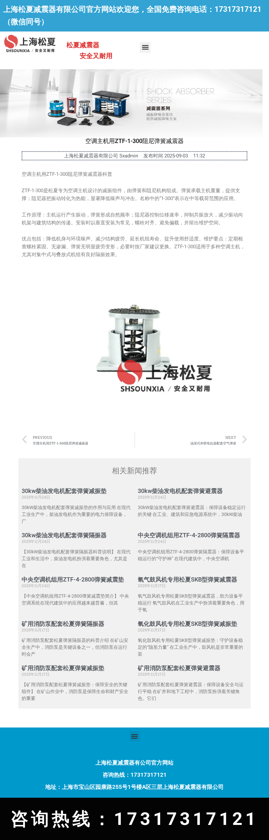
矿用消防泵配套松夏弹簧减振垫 (63, 668)
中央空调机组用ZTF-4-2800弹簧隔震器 (189, 535)
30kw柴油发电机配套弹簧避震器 (180, 490)
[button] (145, 47)
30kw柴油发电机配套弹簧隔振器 (64, 535)
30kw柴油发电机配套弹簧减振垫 (64, 490)
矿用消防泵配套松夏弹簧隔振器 (63, 623)
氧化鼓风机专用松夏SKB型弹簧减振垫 (187, 623)
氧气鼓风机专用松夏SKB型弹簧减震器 (187, 579)
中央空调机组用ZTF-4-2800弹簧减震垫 (73, 579)
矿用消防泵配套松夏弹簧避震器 (179, 668)
